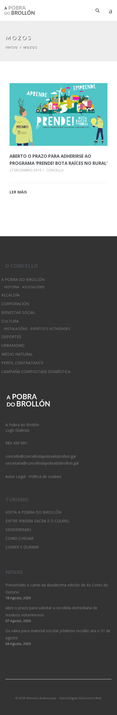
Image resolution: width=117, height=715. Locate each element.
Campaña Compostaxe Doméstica (35, 371)
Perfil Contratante (22, 362)
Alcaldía (10, 295)
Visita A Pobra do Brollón (33, 512)
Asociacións (33, 287)
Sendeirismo (18, 529)
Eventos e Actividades (50, 328)
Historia (11, 287)
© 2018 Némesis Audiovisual (36, 698)
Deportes (11, 336)
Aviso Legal (15, 476)
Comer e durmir (22, 547)
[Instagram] (58, 690)
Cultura (10, 321)
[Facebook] (68, 690)
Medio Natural (17, 354)
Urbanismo (12, 345)
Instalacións (16, 328)
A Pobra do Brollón (23, 279)
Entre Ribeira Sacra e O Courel (37, 520)
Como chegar (19, 538)
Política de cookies (45, 476)
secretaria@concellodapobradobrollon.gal (42, 463)
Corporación (15, 303)
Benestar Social (18, 312)
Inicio (11, 47)
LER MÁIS (18, 192)
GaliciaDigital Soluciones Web (80, 698)
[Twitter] (49, 690)
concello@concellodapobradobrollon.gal (40, 456)
